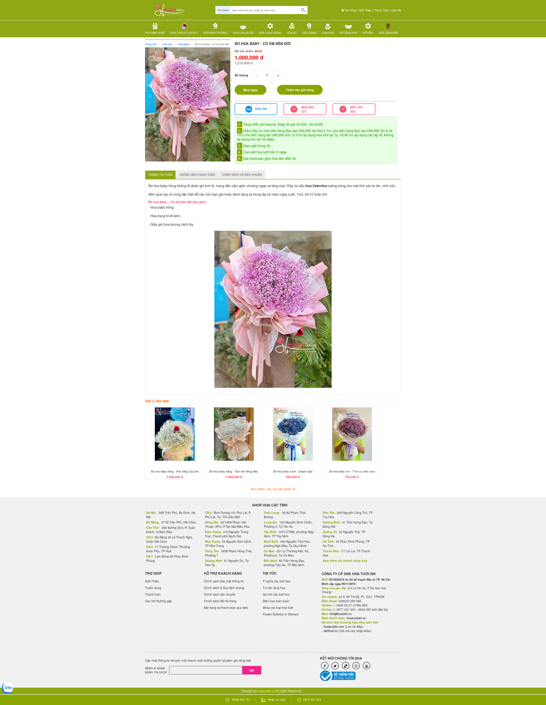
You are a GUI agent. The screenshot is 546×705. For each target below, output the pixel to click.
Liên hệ (396, 10)
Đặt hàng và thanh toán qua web (226, 607)
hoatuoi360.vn (266, 691)
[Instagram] (356, 665)
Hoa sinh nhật (155, 32)
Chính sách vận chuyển (220, 594)
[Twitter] (335, 665)
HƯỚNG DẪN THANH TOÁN (197, 175)
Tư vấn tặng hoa (274, 588)
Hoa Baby (183, 44)
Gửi (251, 670)
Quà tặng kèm (388, 32)
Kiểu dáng (309, 32)
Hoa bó (292, 32)
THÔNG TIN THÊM (160, 175)
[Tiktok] (345, 665)
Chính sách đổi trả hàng (220, 601)
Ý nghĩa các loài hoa (276, 581)
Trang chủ (151, 44)
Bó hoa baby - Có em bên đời (212, 44)
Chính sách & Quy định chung (224, 588)
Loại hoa (328, 32)
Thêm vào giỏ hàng (300, 90)
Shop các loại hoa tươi (278, 607)
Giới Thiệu (365, 10)
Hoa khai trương (215, 32)
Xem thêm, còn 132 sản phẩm (271, 489)
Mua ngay (250, 90)
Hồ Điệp (368, 32)
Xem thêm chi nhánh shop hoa (345, 560)
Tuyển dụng (153, 588)
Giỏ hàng (350, 10)
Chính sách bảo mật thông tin (224, 581)
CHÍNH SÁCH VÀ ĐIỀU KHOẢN (242, 175)
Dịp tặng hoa (348, 32)
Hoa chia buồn (243, 32)
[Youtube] (366, 665)
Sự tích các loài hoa (276, 594)
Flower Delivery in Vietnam (281, 614)
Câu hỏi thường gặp (158, 601)
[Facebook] (324, 665)
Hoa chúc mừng (270, 32)
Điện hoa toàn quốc (276, 601)
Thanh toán (381, 10)
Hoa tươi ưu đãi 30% (184, 32)
